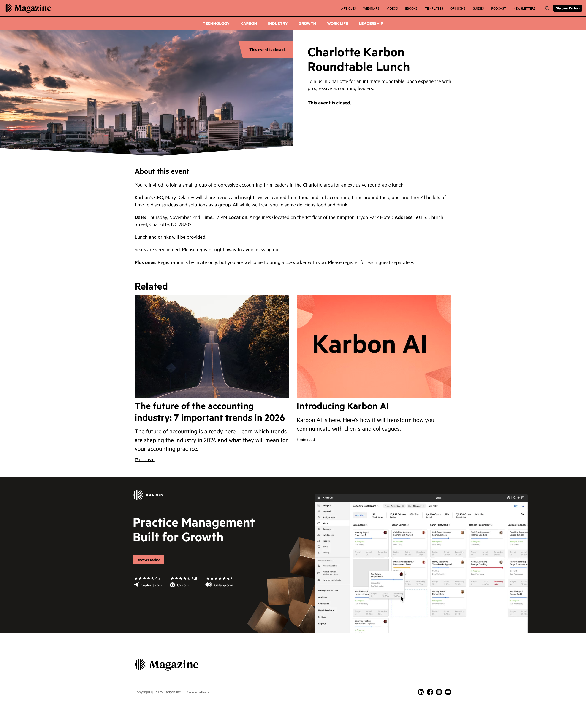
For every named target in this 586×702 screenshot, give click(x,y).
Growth (307, 23)
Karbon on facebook (430, 692)
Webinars (371, 8)
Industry (278, 23)
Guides (478, 8)
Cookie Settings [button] (198, 692)
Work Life (337, 23)
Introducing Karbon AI (343, 405)
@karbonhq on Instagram (439, 692)
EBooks (411, 8)
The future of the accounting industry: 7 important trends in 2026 (210, 411)
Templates (434, 8)
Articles (348, 8)
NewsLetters (524, 8)
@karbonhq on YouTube (448, 692)
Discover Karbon (568, 8)
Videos (392, 8)
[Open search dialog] (547, 8)
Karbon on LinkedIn (421, 692)
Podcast (498, 8)
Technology (216, 23)
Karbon (249, 23)
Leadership (371, 23)
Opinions (457, 8)
